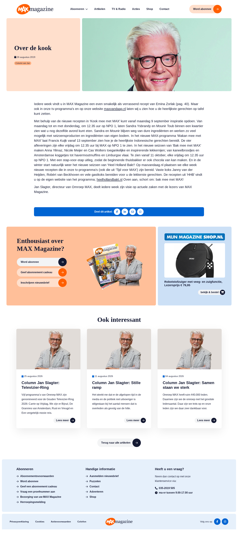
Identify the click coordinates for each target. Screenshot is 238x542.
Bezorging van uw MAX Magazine (40, 496)
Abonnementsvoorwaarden (37, 476)
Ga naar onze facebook (217, 521)
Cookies (39, 521)
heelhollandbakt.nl (109, 179)
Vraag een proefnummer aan (37, 491)
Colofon (81, 521)
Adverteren (96, 491)
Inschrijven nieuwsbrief (35, 282)
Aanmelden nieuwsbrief (104, 476)
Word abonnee (30, 262)
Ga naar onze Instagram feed (225, 521)
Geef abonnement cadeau (36, 272)
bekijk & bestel (210, 292)
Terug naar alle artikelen (115, 442)
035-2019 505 (167, 488)
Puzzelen (95, 481)
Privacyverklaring (19, 521)
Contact (94, 486)
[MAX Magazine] (35, 9)
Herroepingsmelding (32, 502)
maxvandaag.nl (115, 109)
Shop (93, 496)
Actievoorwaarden (61, 521)
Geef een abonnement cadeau (38, 486)
